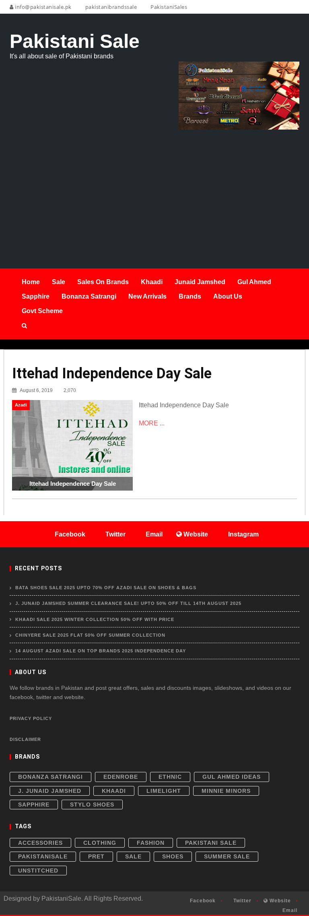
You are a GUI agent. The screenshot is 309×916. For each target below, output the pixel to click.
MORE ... (152, 423)
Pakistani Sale (211, 843)
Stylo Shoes (92, 804)
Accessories (40, 843)
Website (279, 901)
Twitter (241, 901)
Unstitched (38, 870)
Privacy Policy (31, 718)
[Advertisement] (154, 190)
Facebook (202, 901)
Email (289, 910)
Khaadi (114, 791)
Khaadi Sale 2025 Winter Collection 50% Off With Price (94, 619)
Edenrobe (120, 777)
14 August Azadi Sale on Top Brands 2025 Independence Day (100, 650)
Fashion (151, 843)
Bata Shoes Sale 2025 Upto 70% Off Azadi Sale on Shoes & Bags (105, 587)
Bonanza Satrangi (50, 777)
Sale (133, 856)
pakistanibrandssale (110, 6)
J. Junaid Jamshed (49, 791)
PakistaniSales (168, 6)
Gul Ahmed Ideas (231, 777)
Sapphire (33, 804)
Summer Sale (227, 856)
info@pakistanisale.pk (43, 6)
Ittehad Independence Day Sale (112, 373)
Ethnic (170, 777)
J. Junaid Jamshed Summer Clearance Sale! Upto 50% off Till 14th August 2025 (128, 603)
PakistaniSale (43, 856)
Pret (96, 856)
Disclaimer (25, 739)
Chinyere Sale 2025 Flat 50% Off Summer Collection (90, 635)
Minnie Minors (226, 791)
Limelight (163, 791)
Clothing (99, 843)
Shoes (172, 856)
